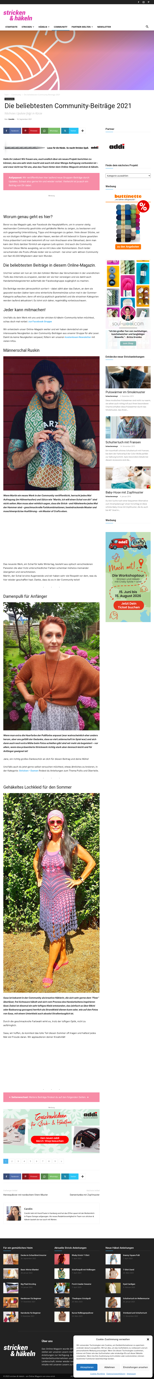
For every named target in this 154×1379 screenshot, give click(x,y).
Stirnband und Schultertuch (135, 1313)
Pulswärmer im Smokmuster (125, 392)
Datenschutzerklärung (115, 1374)
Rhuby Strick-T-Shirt (80, 1255)
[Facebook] (138, 2)
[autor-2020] (117, 156)
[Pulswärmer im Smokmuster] (128, 377)
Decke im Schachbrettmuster (33, 1255)
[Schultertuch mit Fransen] (128, 427)
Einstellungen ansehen (135, 1367)
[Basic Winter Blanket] (10, 1273)
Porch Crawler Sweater (81, 1284)
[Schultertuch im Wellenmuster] (113, 1302)
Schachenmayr (112, 396)
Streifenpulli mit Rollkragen (83, 1270)
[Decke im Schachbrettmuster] (10, 1259)
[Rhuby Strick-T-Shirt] (61, 1259)
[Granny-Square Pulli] (113, 1259)
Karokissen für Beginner (31, 1298)
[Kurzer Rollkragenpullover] (61, 1317)
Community (60, 26)
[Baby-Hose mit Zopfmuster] (128, 477)
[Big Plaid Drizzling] (10, 1288)
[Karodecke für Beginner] (10, 1317)
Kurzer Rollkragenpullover (82, 1313)
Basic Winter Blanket (30, 1270)
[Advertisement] (51, 201)
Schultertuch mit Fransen (123, 442)
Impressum (131, 1374)
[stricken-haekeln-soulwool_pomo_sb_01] (128, 348)
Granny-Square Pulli (131, 1255)
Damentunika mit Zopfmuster (85, 1194)
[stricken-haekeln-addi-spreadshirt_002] (51, 1131)
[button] (147, 1339)
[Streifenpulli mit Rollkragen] (61, 1273)
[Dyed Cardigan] (113, 1288)
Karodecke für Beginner (31, 1313)
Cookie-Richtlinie (97, 1374)
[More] (82, 131)
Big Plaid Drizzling (28, 1284)
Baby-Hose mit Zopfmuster (124, 492)
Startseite (11, 26)
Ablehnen (109, 1367)
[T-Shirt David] (113, 1273)
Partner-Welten (81, 26)
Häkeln (42, 26)
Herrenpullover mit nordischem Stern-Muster (25, 1194)
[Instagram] (143, 2)
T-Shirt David (128, 1270)
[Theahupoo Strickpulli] (61, 1302)
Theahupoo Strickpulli (81, 1298)
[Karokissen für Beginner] (10, 1302)
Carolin (11, 119)
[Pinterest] (148, 2)
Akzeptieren (87, 1367)
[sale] (128, 251)
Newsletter (104, 26)
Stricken (27, 26)
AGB (72, 1376)
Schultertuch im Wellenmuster (136, 1298)
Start (7, 94)
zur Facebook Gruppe (40, 321)
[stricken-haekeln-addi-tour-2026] (128, 621)
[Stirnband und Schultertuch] (113, 1317)
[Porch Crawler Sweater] (61, 1288)
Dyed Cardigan (129, 1284)
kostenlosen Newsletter (78, 337)
